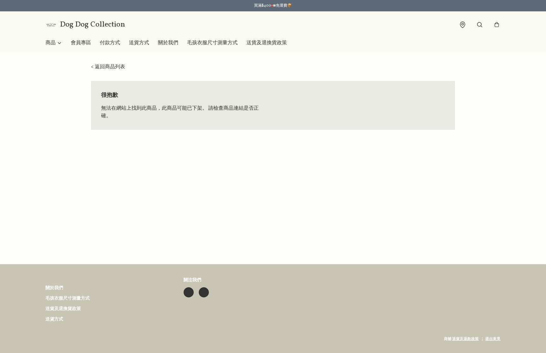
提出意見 (492, 339)
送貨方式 (139, 43)
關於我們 (168, 43)
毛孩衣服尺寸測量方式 (212, 43)
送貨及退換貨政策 (266, 43)
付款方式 (110, 43)
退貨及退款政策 (465, 339)
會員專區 (81, 43)
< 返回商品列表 (108, 67)
